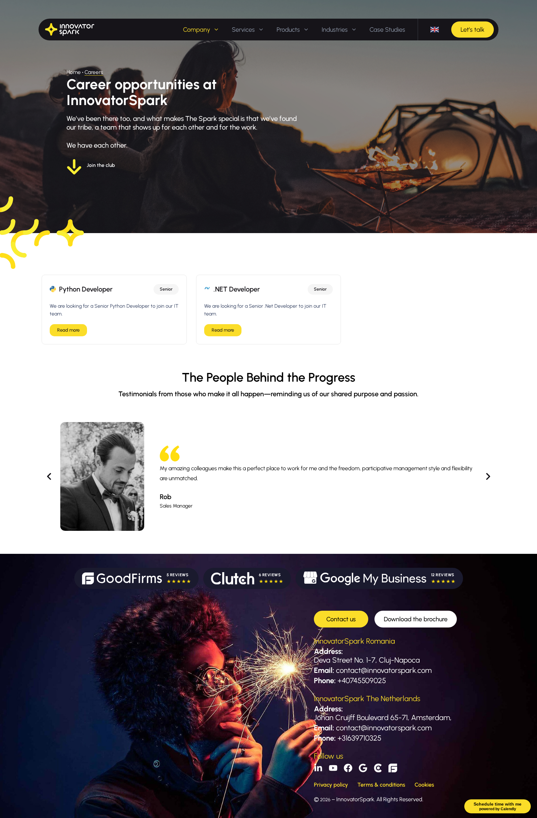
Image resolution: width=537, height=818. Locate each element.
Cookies (424, 784)
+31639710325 (359, 737)
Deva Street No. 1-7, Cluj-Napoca (367, 659)
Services (243, 29)
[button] (49, 476)
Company (196, 29)
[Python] (53, 289)
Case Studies (387, 29)
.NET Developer (236, 289)
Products (288, 29)
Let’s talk (472, 29)
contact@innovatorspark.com (384, 670)
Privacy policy (331, 784)
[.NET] (207, 288)
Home (74, 72)
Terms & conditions (381, 784)
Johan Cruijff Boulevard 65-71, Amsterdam (382, 717)
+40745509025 (361, 680)
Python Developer (85, 289)
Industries (335, 29)
